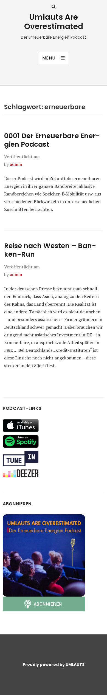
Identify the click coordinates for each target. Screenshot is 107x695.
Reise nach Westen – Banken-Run (50, 250)
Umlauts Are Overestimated (53, 22)
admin (16, 164)
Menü (48, 58)
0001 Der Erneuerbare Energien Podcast (52, 140)
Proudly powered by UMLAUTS (54, 664)
